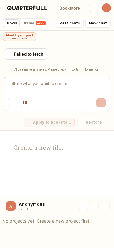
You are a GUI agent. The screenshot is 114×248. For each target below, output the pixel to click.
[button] (69, 8)
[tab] (12, 23)
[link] (27, 8)
